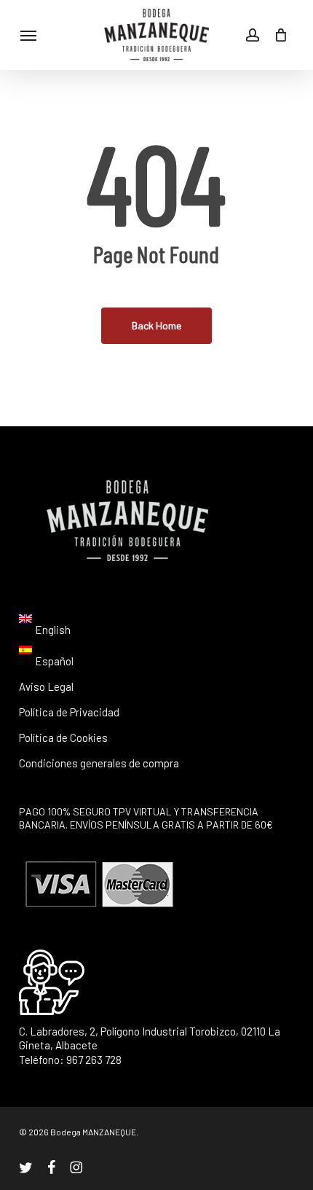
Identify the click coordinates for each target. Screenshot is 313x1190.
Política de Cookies (63, 737)
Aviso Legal (46, 686)
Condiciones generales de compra (99, 763)
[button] (28, 35)
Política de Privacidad (69, 712)
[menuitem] (45, 629)
